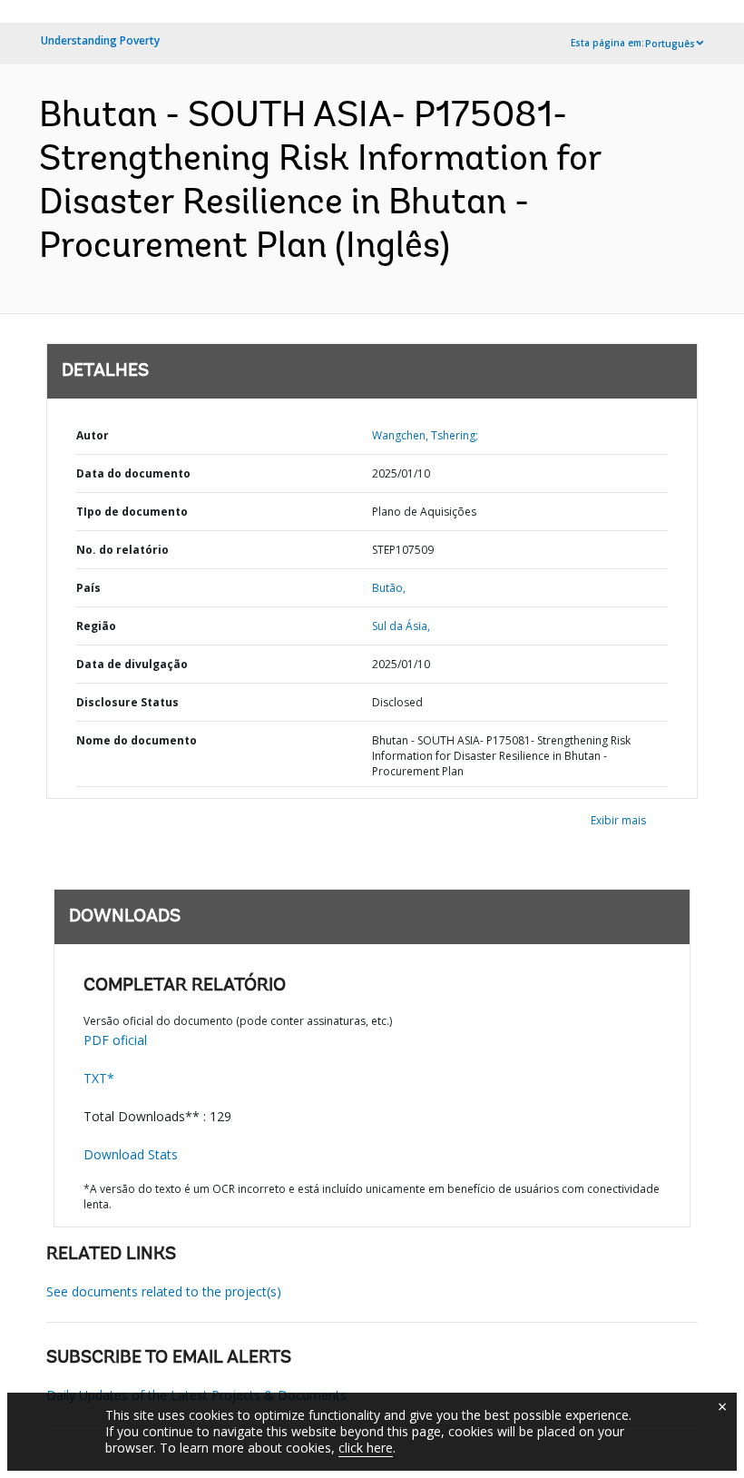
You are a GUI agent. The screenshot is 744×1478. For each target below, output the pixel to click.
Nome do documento (136, 740)
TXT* (98, 1078)
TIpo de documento (132, 511)
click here (365, 1447)
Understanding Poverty (100, 40)
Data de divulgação (132, 664)
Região (96, 626)
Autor (92, 435)
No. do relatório (122, 549)
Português (670, 43)
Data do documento (133, 473)
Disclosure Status (127, 702)
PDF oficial (115, 1040)
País (88, 588)
